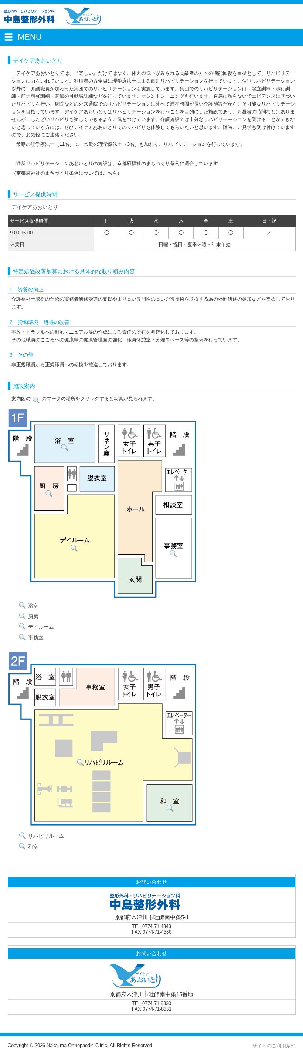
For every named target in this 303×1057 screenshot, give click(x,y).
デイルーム (41, 627)
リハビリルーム (46, 836)
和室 (33, 847)
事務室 (36, 637)
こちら (110, 173)
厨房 (33, 616)
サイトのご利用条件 (274, 1045)
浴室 (33, 606)
